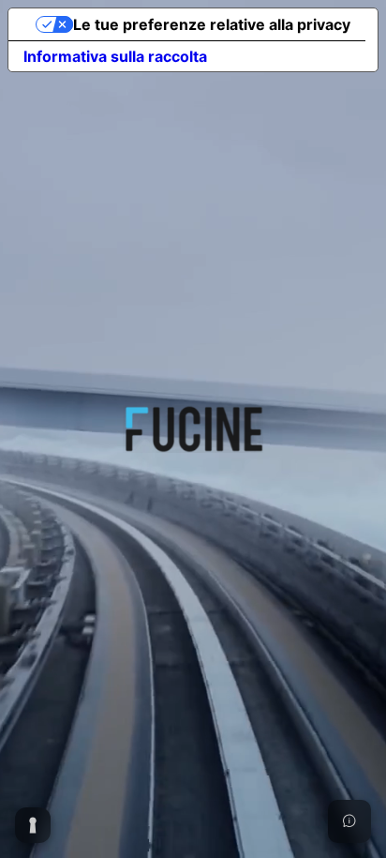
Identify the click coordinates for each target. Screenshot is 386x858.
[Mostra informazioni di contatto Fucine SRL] (349, 821)
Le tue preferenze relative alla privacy (211, 24)
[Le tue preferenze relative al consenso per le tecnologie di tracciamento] (33, 825)
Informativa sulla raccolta (115, 56)
